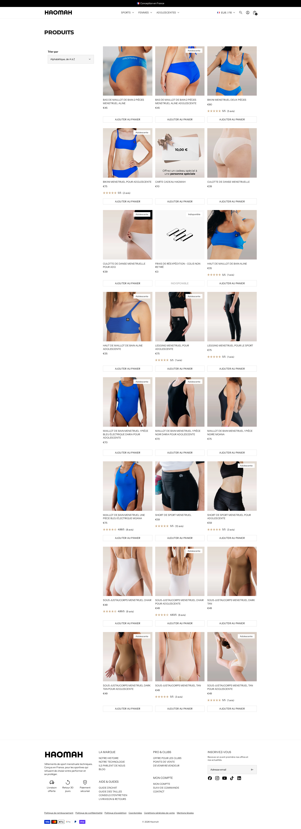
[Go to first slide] (296, 3)
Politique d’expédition (115, 813)
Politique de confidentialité (88, 813)
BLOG (102, 769)
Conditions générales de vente (159, 813)
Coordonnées (135, 813)
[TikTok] (232, 778)
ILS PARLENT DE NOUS (112, 765)
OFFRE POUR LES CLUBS (167, 758)
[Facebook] (210, 778)
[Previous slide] (5, 3)
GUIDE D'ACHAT (108, 787)
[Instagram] (217, 778)
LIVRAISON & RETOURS (112, 799)
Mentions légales (185, 813)
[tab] (120, 594)
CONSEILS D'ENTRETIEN (113, 795)
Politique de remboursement (58, 813)
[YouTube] (224, 778)
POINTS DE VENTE (164, 761)
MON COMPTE (161, 783)
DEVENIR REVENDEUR (166, 765)
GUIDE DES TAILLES (110, 791)
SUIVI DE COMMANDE (166, 787)
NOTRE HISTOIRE (109, 758)
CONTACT (158, 791)
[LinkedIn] (239, 778)
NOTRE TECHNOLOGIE (112, 761)
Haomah (154, 821)
